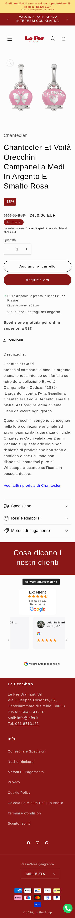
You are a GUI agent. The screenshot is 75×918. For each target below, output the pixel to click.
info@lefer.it (27, 718)
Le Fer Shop (43, 912)
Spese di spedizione (39, 228)
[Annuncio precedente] (8, 19)
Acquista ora (37, 280)
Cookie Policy (19, 793)
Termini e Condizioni (25, 813)
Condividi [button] (15, 340)
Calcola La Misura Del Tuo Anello (35, 803)
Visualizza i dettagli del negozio (33, 312)
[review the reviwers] (35, 634)
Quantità (10, 240)
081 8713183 (27, 724)
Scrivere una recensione (41, 581)
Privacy (14, 782)
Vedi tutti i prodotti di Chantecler (32, 485)
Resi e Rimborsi (21, 762)
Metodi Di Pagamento (26, 772)
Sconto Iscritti (19, 823)
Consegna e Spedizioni (27, 751)
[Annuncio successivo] (67, 19)
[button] (9, 38)
